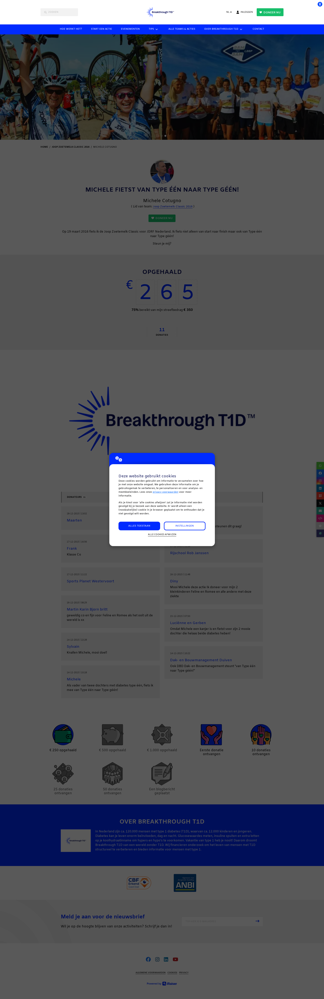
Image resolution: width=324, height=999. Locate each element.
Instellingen (184, 525)
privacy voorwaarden (165, 492)
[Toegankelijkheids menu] (320, 4)
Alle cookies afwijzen (162, 534)
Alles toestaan (139, 525)
